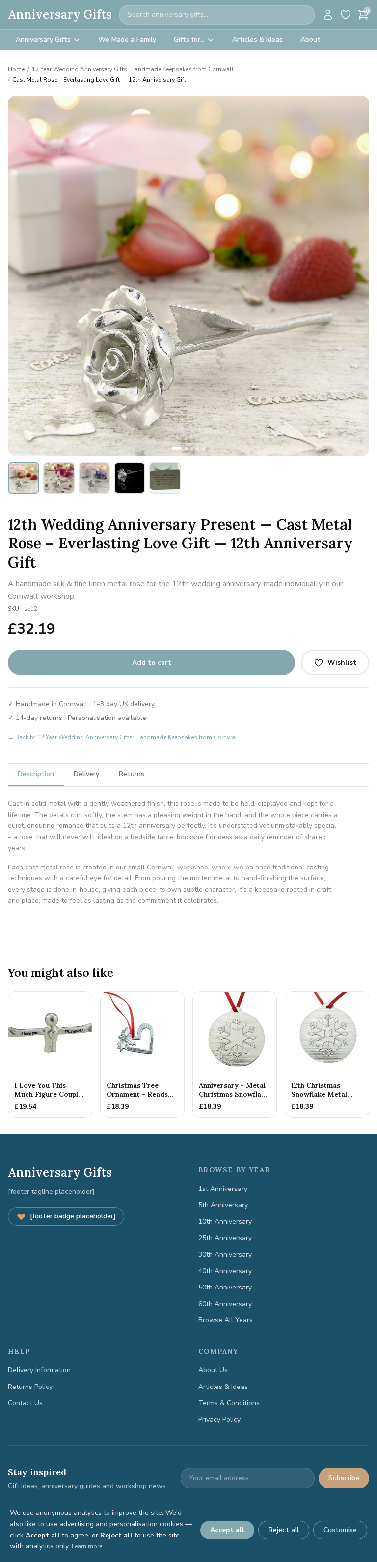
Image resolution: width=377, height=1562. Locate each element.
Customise (340, 1530)
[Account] (328, 15)
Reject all (284, 1530)
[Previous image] (20, 276)
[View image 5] (165, 478)
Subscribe (343, 1478)
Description (36, 774)
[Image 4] (197, 448)
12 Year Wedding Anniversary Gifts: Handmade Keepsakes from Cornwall (133, 69)
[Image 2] (186, 448)
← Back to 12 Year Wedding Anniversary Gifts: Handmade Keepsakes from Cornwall (123, 737)
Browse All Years (225, 1320)
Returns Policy (30, 1386)
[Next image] (356, 276)
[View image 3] (94, 478)
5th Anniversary (223, 1205)
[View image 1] (23, 478)
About (310, 39)
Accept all (227, 1530)
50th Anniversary (225, 1287)
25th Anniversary (225, 1237)
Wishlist (341, 662)
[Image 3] (191, 448)
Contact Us (25, 1403)
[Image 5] (203, 448)
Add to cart (151, 662)
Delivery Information (39, 1370)
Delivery (86, 774)
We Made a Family (127, 39)
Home (16, 69)
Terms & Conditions (229, 1403)
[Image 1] (177, 448)
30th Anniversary (225, 1254)
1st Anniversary (222, 1188)
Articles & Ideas (257, 39)
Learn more (87, 1546)
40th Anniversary (225, 1271)
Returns (131, 774)
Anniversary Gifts (60, 14)
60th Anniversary (225, 1304)
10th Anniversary (225, 1221)
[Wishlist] (345, 15)
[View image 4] (129, 478)
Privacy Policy (219, 1419)
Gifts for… (189, 39)
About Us (213, 1370)
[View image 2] (59, 478)
